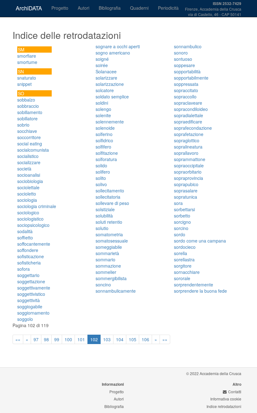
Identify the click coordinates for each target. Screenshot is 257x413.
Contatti (234, 391)
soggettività (28, 300)
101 (81, 339)
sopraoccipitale (189, 165)
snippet (24, 84)
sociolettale (28, 187)
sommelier (106, 272)
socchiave (27, 131)
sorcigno (182, 222)
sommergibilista (111, 278)
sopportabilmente (191, 78)
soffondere (27, 250)
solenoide (105, 128)
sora (178, 203)
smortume (27, 62)
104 (119, 339)
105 (132, 339)
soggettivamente (33, 288)
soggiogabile (29, 306)
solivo (101, 184)
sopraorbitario (188, 172)
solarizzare (106, 78)
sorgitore (182, 266)
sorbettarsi (184, 209)
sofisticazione (30, 256)
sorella (180, 253)
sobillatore (27, 118)
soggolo (25, 319)
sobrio (23, 125)
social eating (29, 143)
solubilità (104, 215)
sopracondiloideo (191, 109)
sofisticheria (29, 262)
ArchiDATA (29, 8)
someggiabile (109, 247)
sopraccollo (185, 96)
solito (101, 178)
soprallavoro (186, 153)
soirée (102, 65)
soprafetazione (188, 134)
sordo (179, 234)
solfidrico (104, 140)
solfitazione (107, 153)
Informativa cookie (225, 398)
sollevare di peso (112, 203)
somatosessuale (112, 241)
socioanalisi (28, 175)
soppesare (184, 65)
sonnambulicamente (116, 291)
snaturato (26, 78)
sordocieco (185, 247)
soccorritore (29, 137)
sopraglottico (186, 140)
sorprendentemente (193, 284)
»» (164, 339)
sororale (182, 278)
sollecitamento (110, 190)
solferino (104, 134)
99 (56, 339)
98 (46, 339)
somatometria (109, 234)
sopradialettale (188, 115)
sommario (105, 259)
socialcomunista (33, 150)
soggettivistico (31, 294)
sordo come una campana (200, 241)
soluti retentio (109, 222)
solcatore (105, 90)
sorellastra (184, 259)
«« (17, 339)
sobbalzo (26, 100)
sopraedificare (188, 121)
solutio (102, 228)
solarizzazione (110, 84)
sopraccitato (186, 90)
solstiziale (105, 209)
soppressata (186, 84)
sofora (23, 269)
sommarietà (107, 253)
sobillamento (29, 112)
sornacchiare (187, 272)
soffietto (25, 237)
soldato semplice (112, 96)
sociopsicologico (33, 225)
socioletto (26, 194)
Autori (83, 8)
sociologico (28, 212)
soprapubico (186, 184)
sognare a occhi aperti (118, 46)
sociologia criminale (36, 206)
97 (36, 339)
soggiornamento (33, 313)
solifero (103, 172)
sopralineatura (188, 147)
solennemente (110, 121)
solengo (103, 109)
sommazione (108, 266)
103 (107, 339)
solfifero (103, 147)
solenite (103, 115)
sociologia (27, 200)
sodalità (25, 231)
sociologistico (30, 219)
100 (68, 339)
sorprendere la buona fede (200, 291)
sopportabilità (187, 71)
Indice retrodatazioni (224, 406)
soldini (102, 103)
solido (101, 165)
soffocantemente (33, 244)
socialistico (28, 156)
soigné (102, 59)
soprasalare (185, 190)
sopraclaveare (188, 103)
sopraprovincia (188, 178)
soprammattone (189, 159)
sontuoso (183, 59)
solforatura (106, 159)
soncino (103, 284)
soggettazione (31, 281)
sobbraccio (28, 106)
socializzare (28, 162)
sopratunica (185, 197)
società (24, 168)
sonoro (181, 53)
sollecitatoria (108, 197)
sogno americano (113, 53)
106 (145, 339)
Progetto (59, 8)
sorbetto (182, 215)
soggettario (28, 275)
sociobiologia (30, 181)
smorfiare (26, 56)
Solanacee (106, 71)
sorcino (181, 228)
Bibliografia (110, 8)
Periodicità (168, 8)
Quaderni (139, 8)
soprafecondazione (193, 128)
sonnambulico (188, 46)
